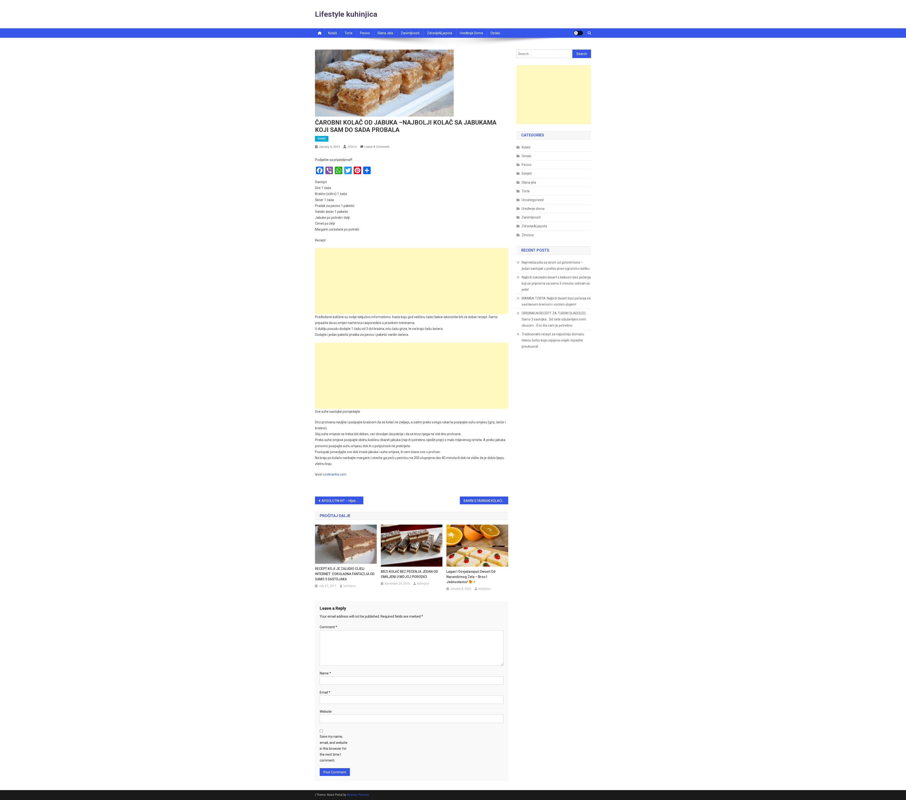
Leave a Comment (377, 146)
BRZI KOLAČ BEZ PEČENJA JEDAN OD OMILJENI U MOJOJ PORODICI (409, 574)
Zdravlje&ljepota (439, 33)
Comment (328, 627)
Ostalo (495, 33)
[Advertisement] (411, 281)
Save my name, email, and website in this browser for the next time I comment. (334, 748)
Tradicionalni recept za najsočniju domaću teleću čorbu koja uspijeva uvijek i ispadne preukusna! (553, 340)
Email (325, 692)
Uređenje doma (471, 33)
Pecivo (365, 33)
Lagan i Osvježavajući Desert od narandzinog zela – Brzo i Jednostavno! (470, 577)
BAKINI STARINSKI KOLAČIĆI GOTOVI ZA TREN (486, 501)
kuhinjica (349, 586)
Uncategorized (533, 200)
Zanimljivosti (410, 33)
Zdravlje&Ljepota (534, 226)
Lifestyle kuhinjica (346, 14)
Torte (348, 33)
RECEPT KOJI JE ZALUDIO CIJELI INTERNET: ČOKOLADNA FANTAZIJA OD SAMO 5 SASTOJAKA (344, 574)
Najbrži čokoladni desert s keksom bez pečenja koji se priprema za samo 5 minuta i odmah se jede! (556, 283)
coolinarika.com (334, 474)
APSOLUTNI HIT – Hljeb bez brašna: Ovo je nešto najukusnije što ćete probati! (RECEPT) (342, 501)
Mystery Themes (358, 794)
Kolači (332, 33)
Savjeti (527, 173)
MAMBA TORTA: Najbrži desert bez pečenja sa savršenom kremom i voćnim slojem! (556, 301)
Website (326, 711)
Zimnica (528, 235)
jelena (352, 146)
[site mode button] (578, 33)
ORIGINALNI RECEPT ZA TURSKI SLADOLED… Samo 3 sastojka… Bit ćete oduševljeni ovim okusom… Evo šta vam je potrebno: (554, 319)
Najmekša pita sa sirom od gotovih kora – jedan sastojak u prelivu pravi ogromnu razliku (555, 265)
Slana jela (385, 33)
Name (325, 673)
